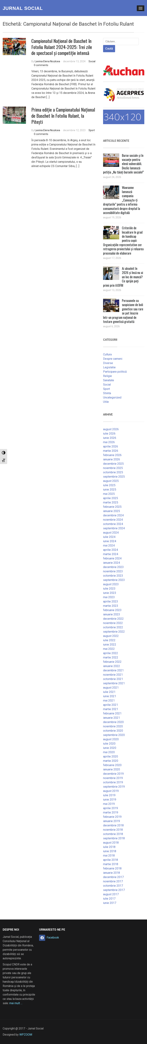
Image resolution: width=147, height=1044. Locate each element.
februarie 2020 (112, 765)
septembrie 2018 (114, 838)
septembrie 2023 (114, 580)
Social (92, 61)
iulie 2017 (109, 898)
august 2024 (111, 532)
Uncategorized (112, 397)
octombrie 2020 (113, 730)
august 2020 (111, 739)
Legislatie (109, 367)
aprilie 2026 (110, 446)
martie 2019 (110, 812)
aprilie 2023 (110, 601)
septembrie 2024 (114, 528)
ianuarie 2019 (111, 821)
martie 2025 (110, 502)
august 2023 (111, 584)
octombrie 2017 (113, 885)
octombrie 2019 (113, 782)
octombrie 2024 (113, 524)
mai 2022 (109, 649)
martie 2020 (110, 761)
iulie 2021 (109, 692)
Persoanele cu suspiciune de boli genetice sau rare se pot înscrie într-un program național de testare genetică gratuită (123, 311)
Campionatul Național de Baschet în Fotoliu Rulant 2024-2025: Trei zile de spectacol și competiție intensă (61, 47)
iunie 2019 (109, 799)
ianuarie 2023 (111, 614)
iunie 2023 (109, 593)
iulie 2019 (109, 795)
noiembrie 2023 (113, 571)
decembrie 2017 (113, 877)
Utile (106, 401)
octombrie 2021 (113, 679)
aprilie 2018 (110, 860)
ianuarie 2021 (111, 717)
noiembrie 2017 (113, 881)
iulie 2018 (109, 847)
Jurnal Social (23, 8)
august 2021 (111, 687)
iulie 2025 (109, 485)
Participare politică (115, 371)
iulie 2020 (109, 743)
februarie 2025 (112, 506)
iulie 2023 (109, 588)
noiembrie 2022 (113, 623)
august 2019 (111, 791)
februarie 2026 (112, 455)
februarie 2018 (112, 868)
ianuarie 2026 (111, 459)
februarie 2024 (112, 558)
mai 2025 (109, 494)
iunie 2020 (109, 748)
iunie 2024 (109, 541)
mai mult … (15, 1003)
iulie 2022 (109, 640)
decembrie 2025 (113, 463)
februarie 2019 (112, 816)
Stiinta (107, 393)
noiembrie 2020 (113, 726)
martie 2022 (110, 657)
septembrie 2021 (114, 683)
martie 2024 (110, 554)
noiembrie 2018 (113, 829)
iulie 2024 (109, 537)
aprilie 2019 (110, 808)
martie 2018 (110, 864)
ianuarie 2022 (111, 666)
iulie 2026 (109, 433)
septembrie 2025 (114, 476)
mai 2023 (109, 597)
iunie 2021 (109, 696)
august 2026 (111, 429)
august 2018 (111, 842)
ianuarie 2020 (111, 769)
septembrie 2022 (114, 631)
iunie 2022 (109, 644)
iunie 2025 (109, 489)
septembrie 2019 (114, 786)
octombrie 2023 (113, 575)
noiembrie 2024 (113, 519)
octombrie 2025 (113, 472)
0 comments (41, 65)
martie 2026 (110, 450)
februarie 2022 (112, 661)
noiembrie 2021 (113, 674)
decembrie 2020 (113, 722)
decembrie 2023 (113, 567)
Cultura (107, 354)
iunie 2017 (109, 903)
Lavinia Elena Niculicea (47, 61)
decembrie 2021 (113, 670)
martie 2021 (110, 709)
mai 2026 (109, 442)
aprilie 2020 (110, 756)
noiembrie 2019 (113, 778)
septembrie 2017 (114, 890)
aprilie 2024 (110, 550)
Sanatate (108, 380)
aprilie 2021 (110, 705)
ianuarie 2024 (111, 562)
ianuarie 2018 (111, 872)
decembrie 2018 (113, 825)
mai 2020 (109, 752)
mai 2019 (109, 804)
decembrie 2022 (113, 618)
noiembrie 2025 (113, 468)
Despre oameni (112, 358)
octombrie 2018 (113, 834)
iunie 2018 (109, 851)
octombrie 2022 (113, 627)
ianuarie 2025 (111, 511)
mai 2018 (109, 855)
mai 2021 (109, 700)
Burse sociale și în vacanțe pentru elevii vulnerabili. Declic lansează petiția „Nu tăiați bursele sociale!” (123, 164)
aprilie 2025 (110, 498)
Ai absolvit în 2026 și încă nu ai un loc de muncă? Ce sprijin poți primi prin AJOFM (123, 277)
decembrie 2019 (113, 773)
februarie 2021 (112, 713)
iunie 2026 (109, 438)
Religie (107, 376)
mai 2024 (109, 545)
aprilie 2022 (110, 653)
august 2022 (111, 636)
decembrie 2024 (113, 515)
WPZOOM (25, 1034)
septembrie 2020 (114, 735)
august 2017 (111, 894)
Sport (92, 130)
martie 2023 (110, 605)
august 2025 (111, 481)
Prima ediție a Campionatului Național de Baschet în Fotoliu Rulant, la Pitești (63, 115)
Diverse (108, 363)
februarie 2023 (112, 610)
